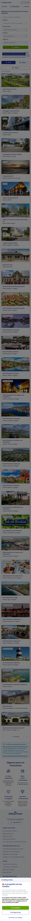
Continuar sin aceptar (16, 917)
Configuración (15, 912)
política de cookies (13, 902)
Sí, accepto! (15, 908)
